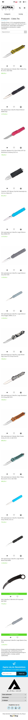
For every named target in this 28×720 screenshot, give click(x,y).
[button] (24, 2)
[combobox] (14, 32)
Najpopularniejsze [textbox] (6, 32)
